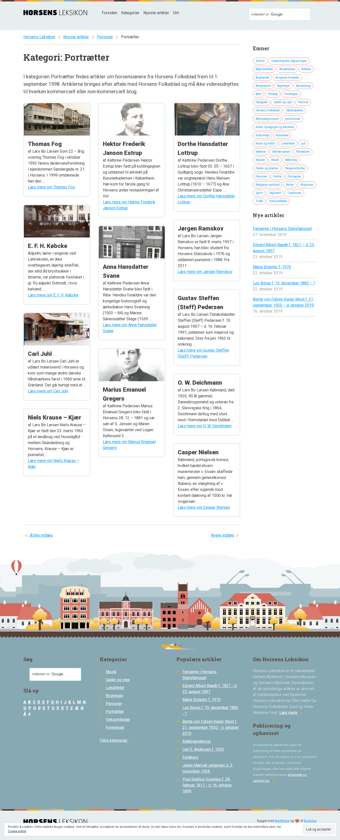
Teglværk (275, 193)
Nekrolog (291, 160)
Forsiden (109, 12)
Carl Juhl (40, 353)
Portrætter (294, 176)
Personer (105, 37)
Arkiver (260, 61)
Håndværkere (294, 110)
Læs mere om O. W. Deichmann (204, 425)
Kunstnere (282, 135)
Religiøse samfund (268, 185)
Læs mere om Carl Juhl (48, 391)
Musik (275, 160)
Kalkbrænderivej (196, 741)
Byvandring (303, 86)
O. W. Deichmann (200, 382)
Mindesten (303, 151)
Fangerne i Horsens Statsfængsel (282, 228)
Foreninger (291, 94)
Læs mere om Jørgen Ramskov (205, 271)
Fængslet (262, 102)
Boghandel (262, 77)
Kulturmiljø (263, 135)
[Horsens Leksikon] (55, 13)
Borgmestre (263, 86)
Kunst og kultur (265, 143)
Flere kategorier (116, 740)
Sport (259, 193)
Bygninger (283, 86)
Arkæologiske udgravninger (289, 61)
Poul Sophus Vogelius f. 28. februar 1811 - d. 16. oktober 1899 (207, 785)
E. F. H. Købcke (47, 245)
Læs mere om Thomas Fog (51, 187)
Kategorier (130, 12)
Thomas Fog (45, 143)
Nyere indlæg (222, 535)
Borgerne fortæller (287, 77)
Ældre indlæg (41, 535)
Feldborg (190, 757)
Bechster (310, 821)
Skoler (290, 185)
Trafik (259, 201)
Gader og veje (283, 102)
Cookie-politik (17, 831)
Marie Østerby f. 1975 (272, 267)
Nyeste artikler (156, 12)
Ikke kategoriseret (267, 119)
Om (176, 12)
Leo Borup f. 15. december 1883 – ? (284, 283)
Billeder (306, 69)
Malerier (261, 151)
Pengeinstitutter (295, 168)
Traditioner (294, 193)
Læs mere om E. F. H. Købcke (53, 295)
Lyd (303, 143)
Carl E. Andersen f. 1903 (203, 749)
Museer (260, 160)
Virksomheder (278, 201)
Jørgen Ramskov (201, 228)
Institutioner (292, 119)
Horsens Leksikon (39, 37)
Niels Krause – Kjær (54, 417)
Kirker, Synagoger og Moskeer (275, 127)
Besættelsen (287, 69)
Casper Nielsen (198, 452)
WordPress (282, 821)
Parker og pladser (267, 168)
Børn (259, 94)
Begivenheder (264, 69)
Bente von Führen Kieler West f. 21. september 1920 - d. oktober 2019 (210, 727)
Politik (277, 176)
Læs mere (291, 712)
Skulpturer (306, 185)
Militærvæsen (281, 151)
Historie (303, 102)
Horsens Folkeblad (268, 110)
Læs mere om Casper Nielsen (204, 507)
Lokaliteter (288, 143)
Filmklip (273, 94)
